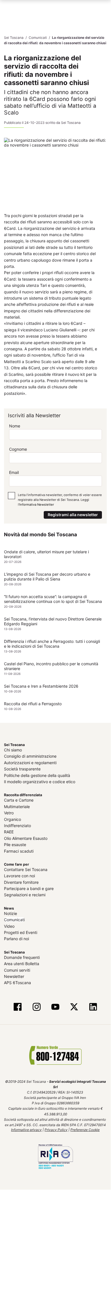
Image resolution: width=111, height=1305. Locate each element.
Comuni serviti (17, 969)
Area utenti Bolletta (21, 963)
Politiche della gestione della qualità (37, 775)
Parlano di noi (16, 938)
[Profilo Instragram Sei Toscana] (36, 1007)
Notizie (10, 913)
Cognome (18, 448)
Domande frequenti (22, 957)
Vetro (9, 812)
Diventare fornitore (21, 882)
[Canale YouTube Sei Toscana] (55, 1007)
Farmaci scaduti (18, 850)
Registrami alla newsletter (73, 514)
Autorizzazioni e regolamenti (30, 762)
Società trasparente (22, 768)
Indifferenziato (17, 825)
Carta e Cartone (18, 799)
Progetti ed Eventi (20, 932)
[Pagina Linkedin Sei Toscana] (93, 1007)
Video (9, 925)
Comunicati (14, 919)
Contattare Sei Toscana (25, 869)
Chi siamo (13, 749)
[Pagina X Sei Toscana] (74, 1007)
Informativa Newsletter (36, 505)
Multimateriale (17, 806)
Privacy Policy (56, 1129)
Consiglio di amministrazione (30, 756)
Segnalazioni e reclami (24, 894)
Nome (14, 425)
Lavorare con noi (19, 875)
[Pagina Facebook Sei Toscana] (17, 1007)
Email (14, 472)
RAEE (9, 831)
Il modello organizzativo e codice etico (39, 781)
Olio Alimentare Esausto (25, 838)
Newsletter (14, 976)
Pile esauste (15, 844)
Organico (12, 819)
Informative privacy (26, 1129)
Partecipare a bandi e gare (29, 888)
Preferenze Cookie (85, 1129)
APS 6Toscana (17, 982)
